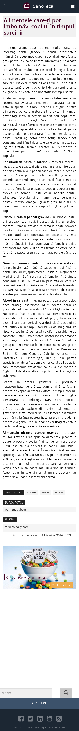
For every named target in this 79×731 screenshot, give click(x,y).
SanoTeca (43, 6)
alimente (31, 492)
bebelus (59, 492)
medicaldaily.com (17, 527)
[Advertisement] (39, 650)
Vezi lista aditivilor (61, 584)
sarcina (45, 492)
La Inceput (39, 703)
